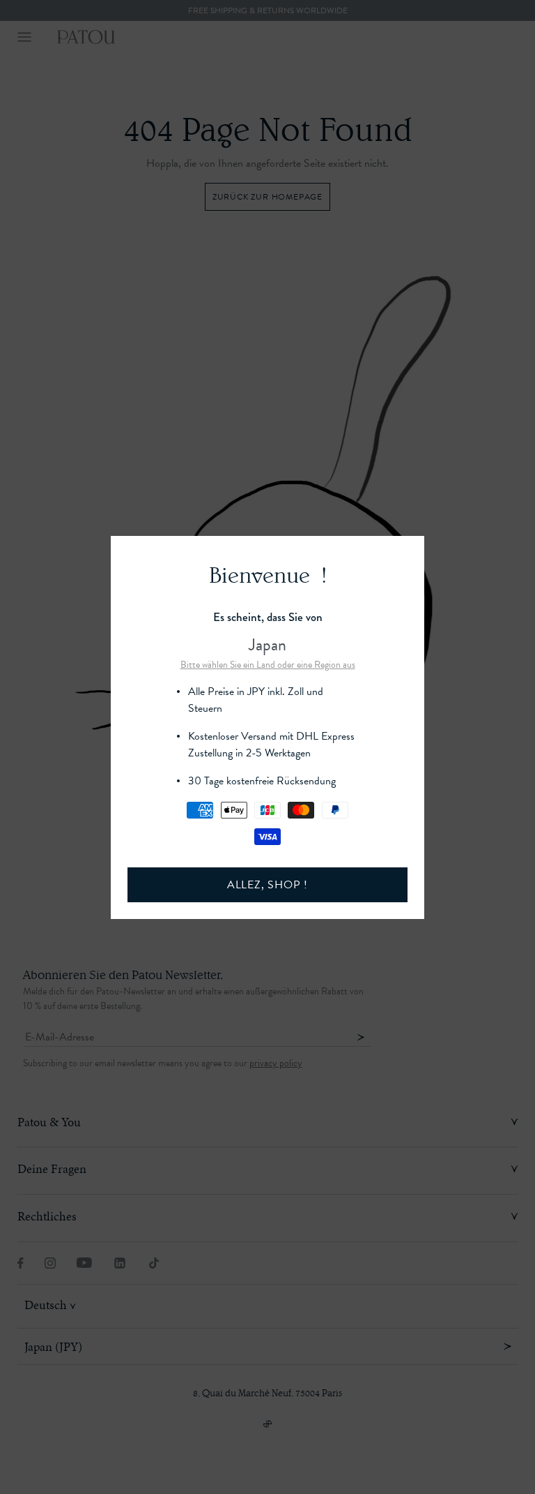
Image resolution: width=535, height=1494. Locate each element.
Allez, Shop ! (267, 884)
